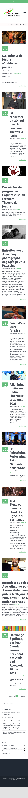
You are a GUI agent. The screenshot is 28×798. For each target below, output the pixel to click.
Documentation (6, 753)
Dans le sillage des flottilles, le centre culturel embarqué (14, 733)
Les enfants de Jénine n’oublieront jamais (12, 61)
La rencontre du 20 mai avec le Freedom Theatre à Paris (17, 124)
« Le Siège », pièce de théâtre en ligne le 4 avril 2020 (17, 510)
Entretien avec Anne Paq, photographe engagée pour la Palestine (13, 258)
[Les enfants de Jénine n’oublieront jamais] (14, 37)
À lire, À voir (16, 70)
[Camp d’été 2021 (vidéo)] (14, 312)
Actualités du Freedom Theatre (10, 748)
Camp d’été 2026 (8, 717)
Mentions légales (20, 778)
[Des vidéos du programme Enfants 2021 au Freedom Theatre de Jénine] (14, 171)
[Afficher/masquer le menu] (24, 13)
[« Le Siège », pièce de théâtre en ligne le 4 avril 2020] (14, 491)
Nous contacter (14, 779)
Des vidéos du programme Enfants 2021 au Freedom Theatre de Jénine (13, 196)
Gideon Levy (17, 73)
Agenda (4, 742)
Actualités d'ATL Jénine (8, 745)
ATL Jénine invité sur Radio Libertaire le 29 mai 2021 (17, 393)
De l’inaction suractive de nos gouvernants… (11, 713)
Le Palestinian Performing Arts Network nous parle (18, 458)
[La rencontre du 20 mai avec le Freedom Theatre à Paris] (14, 100)
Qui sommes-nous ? (7, 751)
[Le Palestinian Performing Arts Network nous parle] (14, 438)
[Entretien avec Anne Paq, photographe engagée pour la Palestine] (14, 232)
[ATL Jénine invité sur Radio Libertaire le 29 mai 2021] (14, 375)
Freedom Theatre (6, 740)
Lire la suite (22, 86)
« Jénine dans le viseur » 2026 (12, 721)
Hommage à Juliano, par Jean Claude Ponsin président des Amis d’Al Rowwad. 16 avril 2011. (17, 654)
